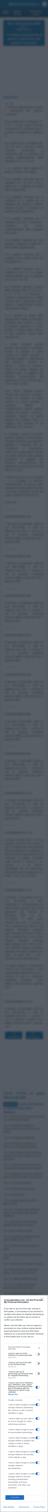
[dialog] (24, 1403)
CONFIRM (15, 1497)
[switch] (38, 1354)
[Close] (42, 1300)
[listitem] (24, 1348)
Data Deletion (9, 1507)
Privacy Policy (39, 1507)
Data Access (24, 1507)
